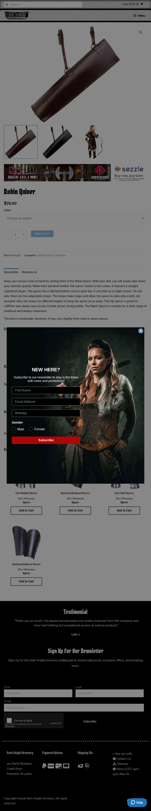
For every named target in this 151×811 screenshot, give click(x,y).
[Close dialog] (141, 331)
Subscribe (46, 440)
